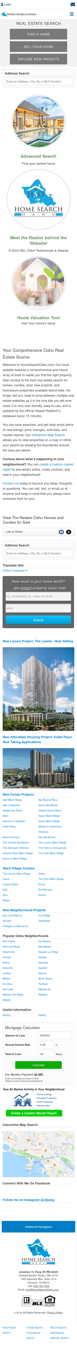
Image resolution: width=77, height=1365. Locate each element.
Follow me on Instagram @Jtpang (28, 1199)
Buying (6, 1015)
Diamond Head (11, 946)
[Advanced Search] (38, 120)
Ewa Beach (44, 946)
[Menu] (72, 14)
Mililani (6, 978)
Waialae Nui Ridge (13, 994)
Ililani (5, 816)
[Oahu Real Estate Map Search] (38, 1153)
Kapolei (42, 968)
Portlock (43, 984)
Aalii (5, 889)
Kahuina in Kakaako (14, 821)
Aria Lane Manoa (12, 915)
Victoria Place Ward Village (18, 853)
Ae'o (5, 895)
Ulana (6, 879)
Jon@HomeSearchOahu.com (42, 1289)
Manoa (42, 973)
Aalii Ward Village (12, 799)
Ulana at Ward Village (15, 858)
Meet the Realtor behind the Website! (38, 240)
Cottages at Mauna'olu (15, 926)
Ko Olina (7, 984)
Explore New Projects (38, 59)
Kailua (6, 962)
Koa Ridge (44, 915)
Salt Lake (8, 989)
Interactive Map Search (48, 434)
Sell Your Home (38, 46)
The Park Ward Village (51, 853)
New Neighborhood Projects (24, 910)
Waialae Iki (44, 989)
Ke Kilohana (45, 889)
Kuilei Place (9, 826)
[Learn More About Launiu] (38, 689)
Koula (41, 884)
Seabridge (44, 920)
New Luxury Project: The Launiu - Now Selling (38, 641)
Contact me (11, 483)
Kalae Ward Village (49, 816)
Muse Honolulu (11, 837)
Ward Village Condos (19, 868)
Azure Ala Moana (48, 805)
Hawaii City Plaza (12, 810)
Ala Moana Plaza (48, 799)
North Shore (45, 978)
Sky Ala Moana (47, 837)
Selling (42, 1015)
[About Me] (38, 199)
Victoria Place (10, 884)
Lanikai (7, 973)
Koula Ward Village (49, 821)
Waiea (6, 900)
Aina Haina (9, 941)
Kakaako (43, 962)
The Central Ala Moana (16, 842)
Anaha (42, 895)
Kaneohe (8, 968)
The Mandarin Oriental (15, 848)
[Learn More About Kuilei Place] (38, 768)
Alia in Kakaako (11, 805)
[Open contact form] (73, 4)
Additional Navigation (38, 1227)
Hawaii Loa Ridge (48, 952)
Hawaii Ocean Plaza (49, 810)
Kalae (41, 873)
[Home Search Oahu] (38, 1251)
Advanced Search (38, 156)
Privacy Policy (55, 1312)
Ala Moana (44, 941)
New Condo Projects (18, 794)
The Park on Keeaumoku (52, 848)
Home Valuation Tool (38, 317)
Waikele (42, 994)
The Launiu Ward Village (52, 842)
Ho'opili (7, 920)
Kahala (42, 957)
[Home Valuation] (38, 282)
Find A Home (38, 34)
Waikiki (6, 1000)
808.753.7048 (41, 1286)
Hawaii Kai (9, 952)
